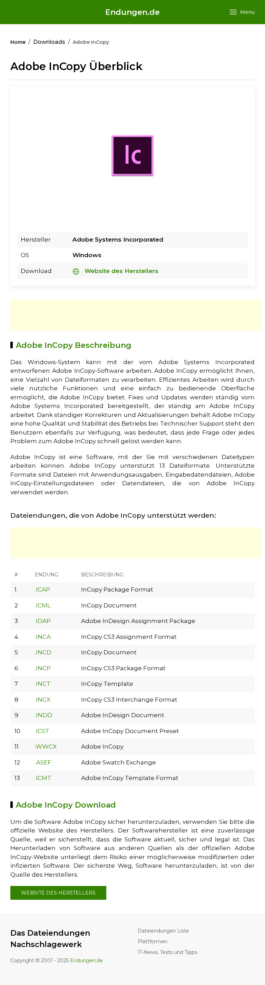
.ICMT (43, 777)
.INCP (43, 668)
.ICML (43, 605)
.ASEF (43, 762)
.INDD (43, 715)
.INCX (42, 699)
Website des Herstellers (120, 270)
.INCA (43, 636)
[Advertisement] (136, 315)
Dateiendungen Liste (163, 931)
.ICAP (42, 589)
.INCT (43, 683)
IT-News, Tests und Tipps (167, 952)
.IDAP (43, 620)
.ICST (42, 731)
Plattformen (152, 941)
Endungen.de (132, 12)
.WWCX (46, 746)
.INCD (43, 652)
